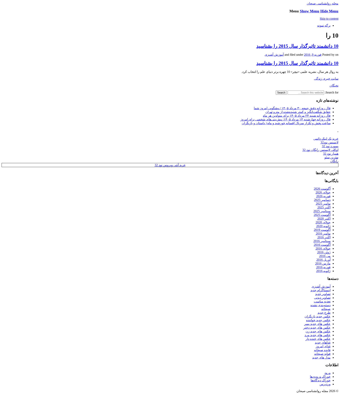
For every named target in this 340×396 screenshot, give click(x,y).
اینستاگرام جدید (320, 290)
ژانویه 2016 (323, 271)
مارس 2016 (323, 263)
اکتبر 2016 (324, 237)
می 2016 (325, 256)
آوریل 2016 (323, 259)
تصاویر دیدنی (322, 297)
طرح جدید (324, 312)
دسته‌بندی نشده (320, 305)
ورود (327, 373)
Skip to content (329, 18)
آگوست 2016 (322, 244)
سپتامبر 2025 (322, 211)
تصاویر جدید (323, 294)
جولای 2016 (323, 248)
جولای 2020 (323, 222)
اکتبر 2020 (324, 218)
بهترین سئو (331, 157)
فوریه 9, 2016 (313, 54)
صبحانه (326, 309)
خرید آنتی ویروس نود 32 (170, 165)
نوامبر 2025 (323, 203)
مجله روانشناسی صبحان (322, 3)
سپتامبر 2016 (322, 241)
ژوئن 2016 (324, 252)
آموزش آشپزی (274, 54)
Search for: (331, 92)
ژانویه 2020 (323, 226)
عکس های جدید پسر (317, 324)
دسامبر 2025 (322, 200)
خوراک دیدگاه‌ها (321, 380)
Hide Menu (329, 11)
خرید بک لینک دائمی (325, 138)
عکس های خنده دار (318, 338)
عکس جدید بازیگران (318, 316)
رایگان (334, 161)
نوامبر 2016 (323, 233)
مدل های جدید (321, 357)
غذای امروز (323, 346)
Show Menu (309, 11)
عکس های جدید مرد (318, 335)
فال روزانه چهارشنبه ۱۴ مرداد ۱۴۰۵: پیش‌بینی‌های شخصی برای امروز (285, 119)
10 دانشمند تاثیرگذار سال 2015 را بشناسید (297, 46)
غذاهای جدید (323, 342)
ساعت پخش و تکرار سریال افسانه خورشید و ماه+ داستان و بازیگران (286, 123)
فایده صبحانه (322, 350)
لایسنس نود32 (329, 142)
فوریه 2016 (323, 267)
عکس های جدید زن (318, 331)
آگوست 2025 (322, 215)
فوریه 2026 (323, 196)
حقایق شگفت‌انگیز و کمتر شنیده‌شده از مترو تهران (298, 112)
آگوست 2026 (322, 188)
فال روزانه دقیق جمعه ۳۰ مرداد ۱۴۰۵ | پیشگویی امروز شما (292, 108)
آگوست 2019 (322, 229)
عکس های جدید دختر (317, 327)
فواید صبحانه (322, 353)
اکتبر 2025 (324, 207)
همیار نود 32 (330, 153)
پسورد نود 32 (330, 146)
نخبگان (334, 85)
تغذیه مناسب (322, 301)
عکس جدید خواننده (318, 320)
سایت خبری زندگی (326, 78)
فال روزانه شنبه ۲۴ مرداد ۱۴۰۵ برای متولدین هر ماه (297, 115)
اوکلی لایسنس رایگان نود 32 (320, 150)
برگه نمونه (324, 25)
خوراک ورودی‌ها (320, 376)
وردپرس (325, 384)
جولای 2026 (323, 192)
